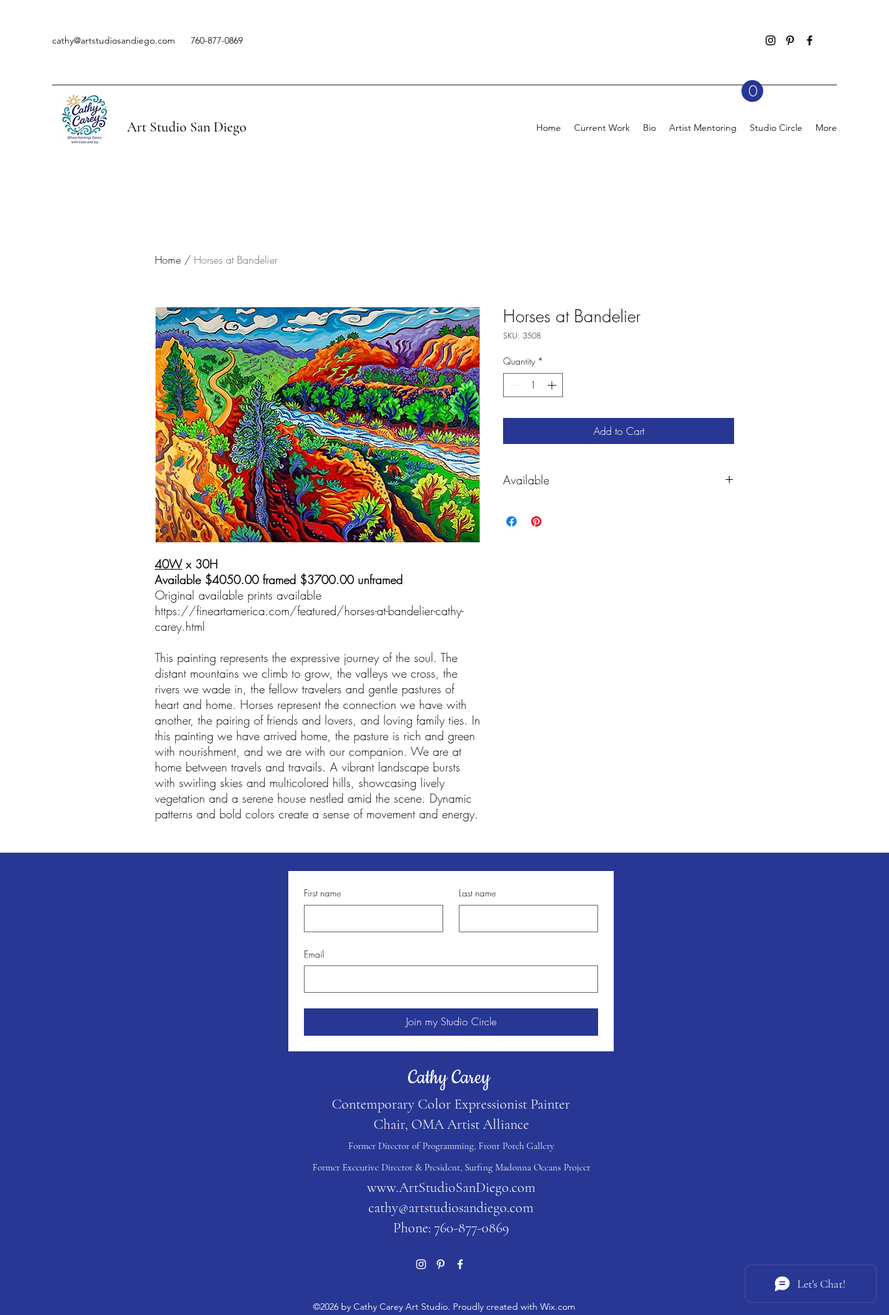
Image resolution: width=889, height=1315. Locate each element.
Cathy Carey (451, 1078)
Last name (477, 893)
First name (322, 893)
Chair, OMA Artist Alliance (451, 1124)
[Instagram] (770, 40)
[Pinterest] (790, 40)
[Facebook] (809, 40)
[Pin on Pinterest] (536, 521)
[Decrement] (513, 385)
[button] (752, 91)
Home (168, 260)
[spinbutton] (533, 385)
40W (168, 564)
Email (314, 954)
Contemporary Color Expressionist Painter (451, 1104)
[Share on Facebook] (511, 521)
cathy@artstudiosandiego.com (113, 40)
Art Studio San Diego (187, 126)
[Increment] (553, 385)
